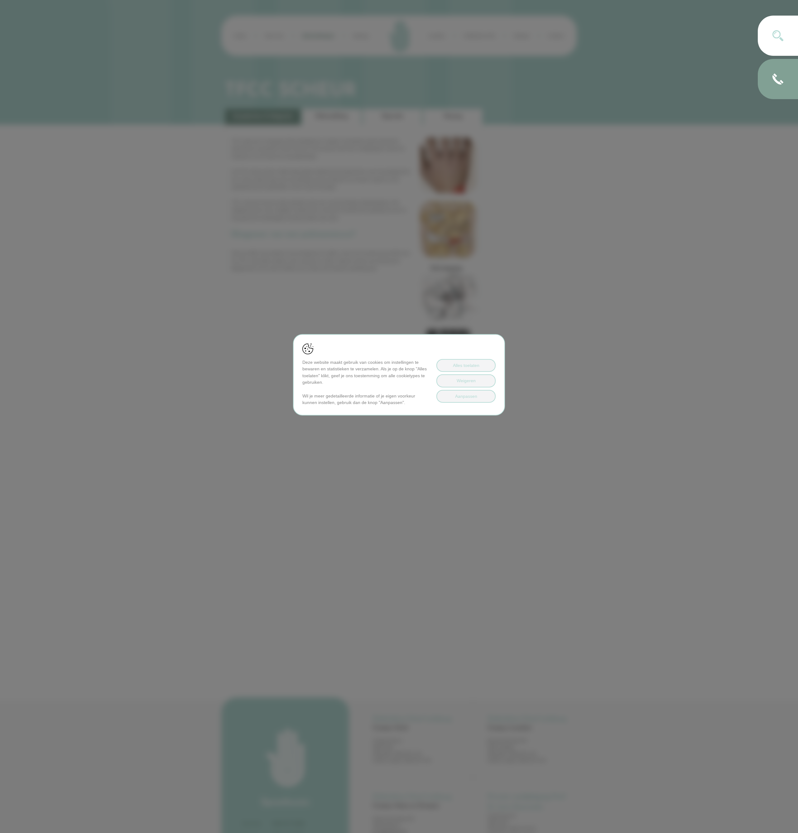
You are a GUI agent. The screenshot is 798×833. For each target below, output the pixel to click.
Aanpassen (466, 396)
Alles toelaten (466, 365)
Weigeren (466, 380)
